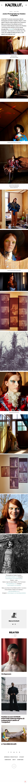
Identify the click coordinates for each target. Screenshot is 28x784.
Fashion (11, 11)
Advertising (20, 759)
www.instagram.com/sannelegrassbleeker (16, 593)
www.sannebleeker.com (13, 591)
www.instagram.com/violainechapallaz (14, 578)
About (14, 759)
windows (10, 29)
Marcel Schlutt (14, 621)
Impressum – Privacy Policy (11, 756)
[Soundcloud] (13, 752)
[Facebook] (8, 752)
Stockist (21, 756)
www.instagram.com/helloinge (14, 585)
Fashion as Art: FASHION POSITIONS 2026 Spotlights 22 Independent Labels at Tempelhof (12, 719)
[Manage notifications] (25, 781)
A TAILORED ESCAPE (8, 744)
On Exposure (6, 674)
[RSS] (16, 752)
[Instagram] (11, 752)
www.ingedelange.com (11, 583)
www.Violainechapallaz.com (11, 577)
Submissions (8, 759)
